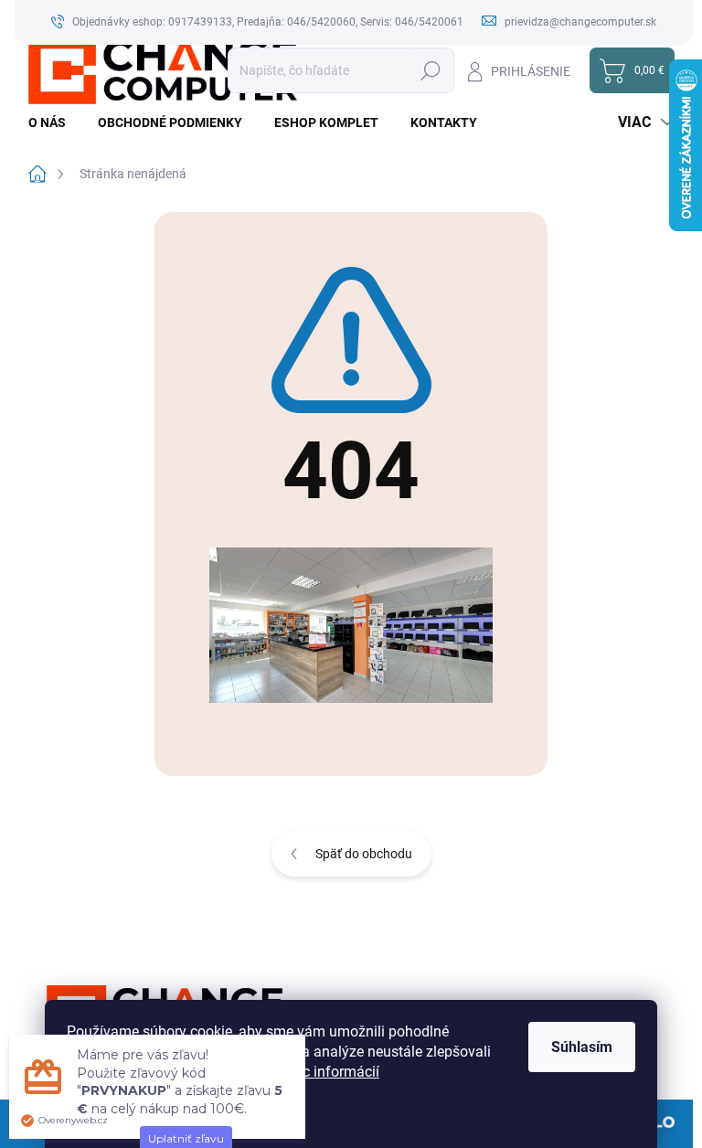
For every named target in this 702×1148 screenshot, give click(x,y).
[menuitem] (54, 122)
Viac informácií (330, 1071)
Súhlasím (581, 1047)
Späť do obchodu (363, 853)
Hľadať (431, 70)
